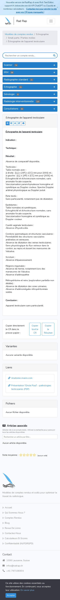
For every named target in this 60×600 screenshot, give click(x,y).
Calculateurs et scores (16, 538)
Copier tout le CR (35, 329)
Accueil (8, 507)
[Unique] (11, 123)
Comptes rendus (13, 517)
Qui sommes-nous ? (15, 512)
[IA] (23, 123)
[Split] (15, 123)
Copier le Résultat (48, 329)
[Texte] (8, 123)
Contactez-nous (13, 533)
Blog (7, 522)
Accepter (11, 595)
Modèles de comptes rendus (19, 34)
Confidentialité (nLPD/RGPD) (19, 543)
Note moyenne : (10, 454)
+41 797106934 (15, 570)
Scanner (10, 65)
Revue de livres (13, 528)
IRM (8, 72)
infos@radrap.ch (14, 565)
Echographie (13, 87)
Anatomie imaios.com (21, 378)
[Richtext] (19, 123)
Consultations (13, 108)
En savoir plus (27, 590)
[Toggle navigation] (51, 21)
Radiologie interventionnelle (21, 101)
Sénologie (11, 94)
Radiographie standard (18, 79)
